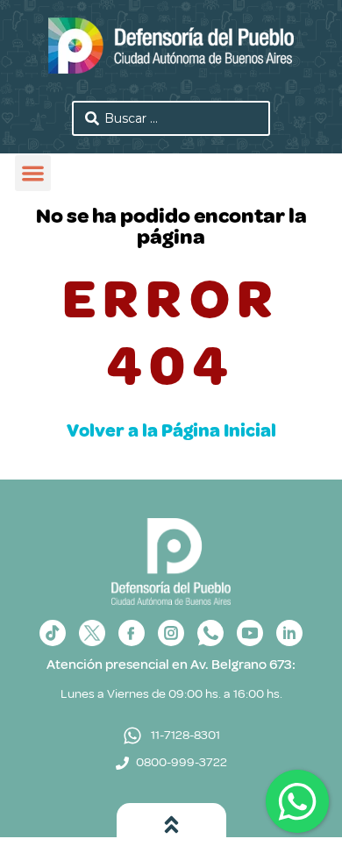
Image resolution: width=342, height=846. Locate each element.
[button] (33, 173)
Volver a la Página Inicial (171, 430)
